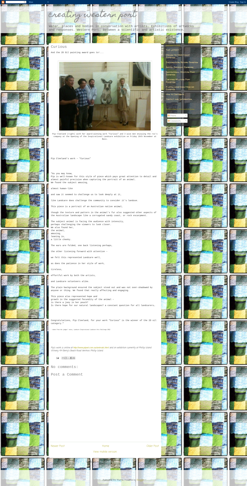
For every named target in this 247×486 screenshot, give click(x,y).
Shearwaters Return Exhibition (182, 62)
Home (105, 446)
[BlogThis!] (65, 358)
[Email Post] (57, 358)
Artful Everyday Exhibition (179, 67)
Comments (175, 120)
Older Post (153, 446)
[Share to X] (68, 358)
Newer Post (58, 446)
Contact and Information (179, 99)
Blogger (140, 480)
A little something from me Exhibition (180, 88)
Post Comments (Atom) (112, 462)
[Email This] (63, 358)
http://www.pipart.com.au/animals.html (91, 347)
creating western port (92, 15)
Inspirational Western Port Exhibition (180, 73)
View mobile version (105, 452)
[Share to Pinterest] (73, 358)
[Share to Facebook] (71, 358)
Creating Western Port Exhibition (178, 80)
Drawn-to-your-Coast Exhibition (178, 56)
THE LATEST (172, 50)
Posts (173, 115)
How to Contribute (175, 94)
